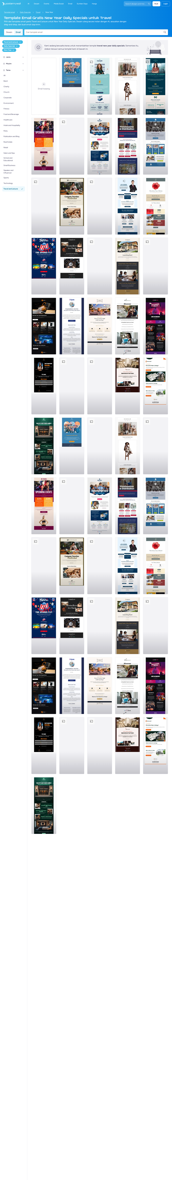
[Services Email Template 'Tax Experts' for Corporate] (71, 385)
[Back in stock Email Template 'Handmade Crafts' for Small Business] (71, 266)
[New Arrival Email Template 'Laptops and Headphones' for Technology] (43, 326)
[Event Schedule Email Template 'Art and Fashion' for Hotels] (43, 445)
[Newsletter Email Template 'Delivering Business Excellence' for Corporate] (127, 206)
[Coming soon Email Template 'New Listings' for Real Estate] (127, 266)
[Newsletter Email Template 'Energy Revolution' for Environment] (155, 266)
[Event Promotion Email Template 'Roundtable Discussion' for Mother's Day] (43, 206)
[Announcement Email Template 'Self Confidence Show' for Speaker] (43, 385)
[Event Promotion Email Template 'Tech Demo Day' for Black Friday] (71, 146)
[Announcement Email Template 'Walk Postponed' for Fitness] (71, 86)
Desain (9, 32)
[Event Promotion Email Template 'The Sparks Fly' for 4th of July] (43, 266)
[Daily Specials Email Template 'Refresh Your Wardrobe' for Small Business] (127, 86)
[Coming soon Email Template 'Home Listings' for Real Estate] (155, 385)
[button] (23, 57)
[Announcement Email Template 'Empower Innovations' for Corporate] (99, 86)
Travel (38, 12)
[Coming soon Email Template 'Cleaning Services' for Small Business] (99, 385)
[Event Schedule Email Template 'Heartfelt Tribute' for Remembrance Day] (155, 206)
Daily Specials (25, 12)
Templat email (9, 12)
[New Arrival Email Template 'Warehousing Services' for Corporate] (127, 146)
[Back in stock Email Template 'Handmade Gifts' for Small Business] (71, 206)
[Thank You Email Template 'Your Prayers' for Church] (127, 385)
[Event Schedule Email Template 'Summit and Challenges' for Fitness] (43, 146)
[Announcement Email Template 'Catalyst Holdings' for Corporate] (155, 86)
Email (18, 32)
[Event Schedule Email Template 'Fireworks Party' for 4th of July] (99, 266)
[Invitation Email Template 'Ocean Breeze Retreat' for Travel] (127, 326)
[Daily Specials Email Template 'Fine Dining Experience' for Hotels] (99, 326)
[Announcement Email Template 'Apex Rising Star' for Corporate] (71, 326)
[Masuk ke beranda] (10, 3)
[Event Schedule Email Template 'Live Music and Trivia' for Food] (99, 206)
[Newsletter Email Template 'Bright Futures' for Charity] (99, 146)
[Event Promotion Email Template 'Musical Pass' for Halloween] (155, 326)
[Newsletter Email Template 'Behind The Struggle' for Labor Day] (155, 146)
